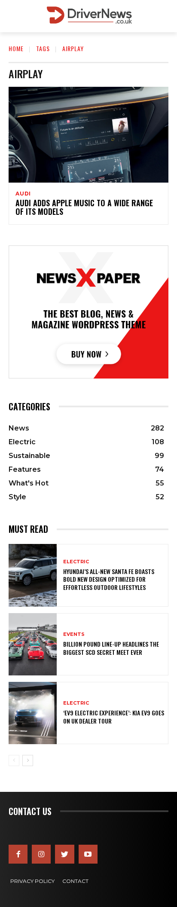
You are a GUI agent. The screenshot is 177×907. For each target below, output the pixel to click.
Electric (76, 561)
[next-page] (27, 760)
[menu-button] (14, 16)
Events (74, 634)
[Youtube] (88, 854)
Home (16, 48)
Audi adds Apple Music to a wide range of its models (84, 207)
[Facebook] (18, 854)
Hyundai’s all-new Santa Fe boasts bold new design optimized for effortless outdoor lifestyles (108, 579)
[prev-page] (14, 760)
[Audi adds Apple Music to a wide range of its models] (88, 135)
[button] (164, 16)
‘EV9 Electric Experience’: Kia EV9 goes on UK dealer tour (113, 716)
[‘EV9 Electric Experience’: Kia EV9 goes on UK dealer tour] (33, 713)
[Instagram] (41, 854)
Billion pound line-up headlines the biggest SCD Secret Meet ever (111, 647)
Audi (23, 193)
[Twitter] (64, 854)
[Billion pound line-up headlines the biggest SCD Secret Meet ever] (33, 644)
